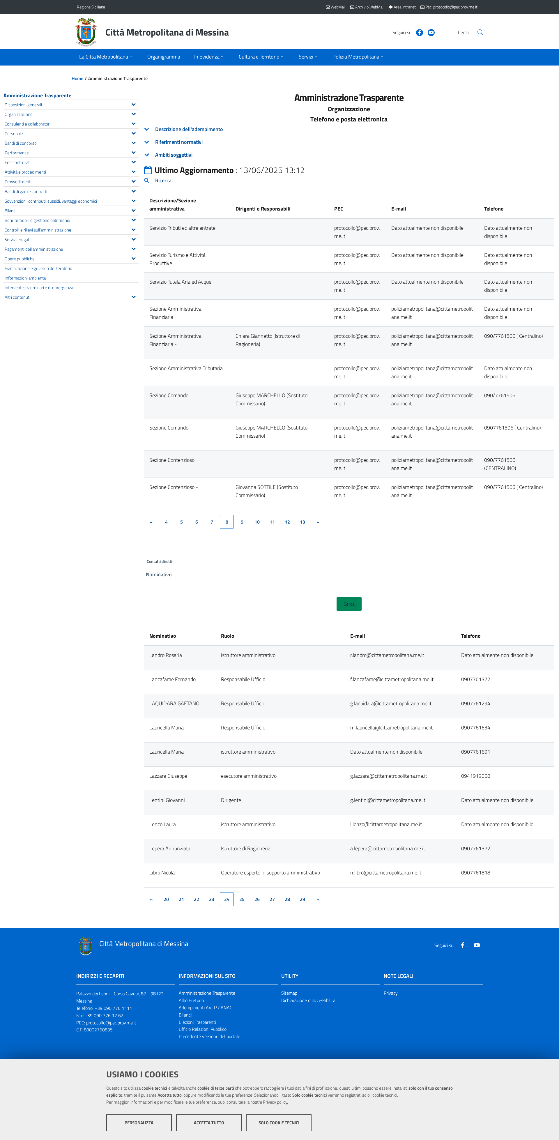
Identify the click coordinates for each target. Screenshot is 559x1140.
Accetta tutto (209, 1122)
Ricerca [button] (163, 180)
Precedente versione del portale (209, 1036)
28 (287, 899)
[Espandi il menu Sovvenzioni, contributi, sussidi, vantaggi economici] (133, 200)
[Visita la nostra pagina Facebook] (417, 32)
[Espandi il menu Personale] (133, 132)
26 (257, 899)
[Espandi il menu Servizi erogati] (133, 238)
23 (211, 899)
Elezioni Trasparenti (197, 1022)
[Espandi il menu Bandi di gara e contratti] (133, 190)
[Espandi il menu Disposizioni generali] (133, 103)
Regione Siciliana (91, 7)
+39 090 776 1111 (113, 1008)
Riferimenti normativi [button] (179, 142)
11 (272, 521)
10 (257, 521)
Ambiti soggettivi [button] (173, 155)
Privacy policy (275, 1102)
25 (242, 899)
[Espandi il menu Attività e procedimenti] (133, 170)
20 (166, 899)
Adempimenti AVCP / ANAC (205, 1007)
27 (272, 899)
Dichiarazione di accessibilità (308, 1000)
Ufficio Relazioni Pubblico (203, 1029)
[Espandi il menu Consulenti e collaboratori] (133, 122)
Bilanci (185, 1014)
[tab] (349, 129)
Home (77, 78)
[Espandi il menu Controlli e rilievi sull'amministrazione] (133, 228)
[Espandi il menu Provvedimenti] (133, 180)
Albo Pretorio (191, 1000)
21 (181, 899)
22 (196, 899)
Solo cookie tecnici (279, 1122)
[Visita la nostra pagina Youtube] (429, 32)
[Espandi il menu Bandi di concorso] (133, 142)
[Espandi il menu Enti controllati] (133, 161)
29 (302, 899)
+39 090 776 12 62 (104, 1015)
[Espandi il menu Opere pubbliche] (133, 257)
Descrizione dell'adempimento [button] (189, 129)
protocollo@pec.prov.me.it (111, 1022)
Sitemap (289, 992)
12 (287, 521)
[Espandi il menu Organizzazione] (133, 113)
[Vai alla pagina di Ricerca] (480, 32)
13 (302, 521)
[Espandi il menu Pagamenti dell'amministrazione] (133, 248)
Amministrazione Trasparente (37, 95)
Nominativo (159, 574)
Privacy (391, 992)
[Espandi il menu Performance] (133, 151)
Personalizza (139, 1122)
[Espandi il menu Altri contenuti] (133, 296)
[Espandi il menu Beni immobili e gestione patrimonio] (133, 219)
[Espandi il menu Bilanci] (133, 209)
